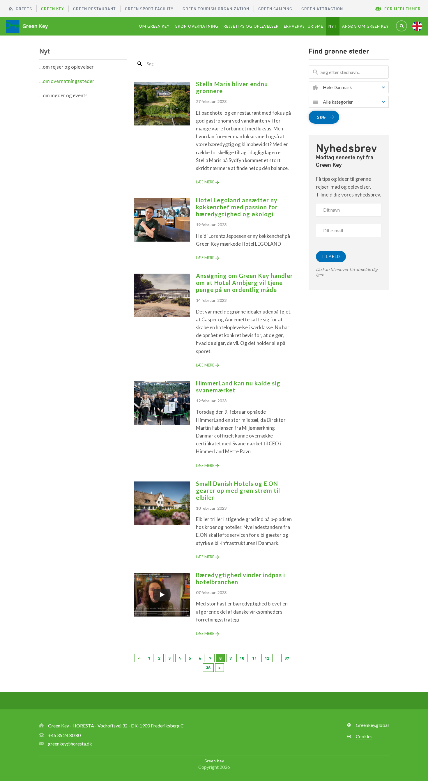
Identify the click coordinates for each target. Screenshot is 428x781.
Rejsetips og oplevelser (251, 26)
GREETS (24, 8)
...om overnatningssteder (66, 81)
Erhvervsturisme (303, 26)
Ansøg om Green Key (365, 26)
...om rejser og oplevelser (66, 67)
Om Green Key (154, 26)
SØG (321, 117)
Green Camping (275, 8)
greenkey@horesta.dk (70, 743)
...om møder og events (63, 95)
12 (267, 658)
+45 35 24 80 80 (64, 735)
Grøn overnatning (196, 26)
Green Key (52, 8)
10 (242, 658)
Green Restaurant (94, 8)
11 (254, 658)
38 (208, 667)
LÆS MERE (205, 182)
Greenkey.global (372, 725)
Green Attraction (322, 8)
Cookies (364, 736)
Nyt (332, 26)
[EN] (417, 26)
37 (286, 658)
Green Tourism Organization (216, 8)
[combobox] (353, 87)
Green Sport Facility (149, 8)
